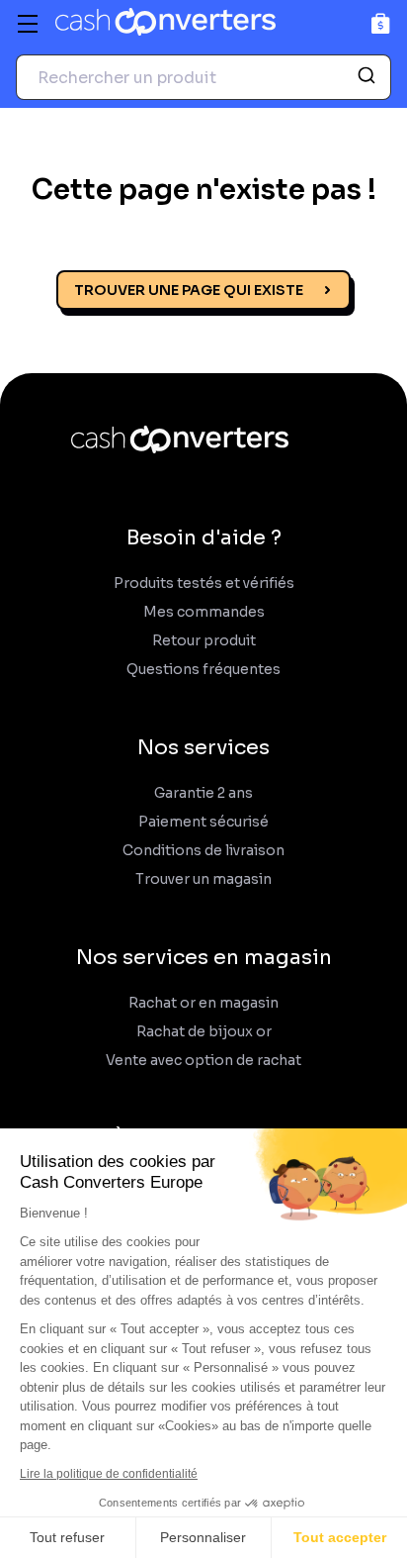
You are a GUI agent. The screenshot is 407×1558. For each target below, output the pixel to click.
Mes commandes (204, 612)
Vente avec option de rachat (203, 1060)
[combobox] (203, 77)
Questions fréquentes (203, 669)
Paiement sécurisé (203, 822)
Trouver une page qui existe (188, 290)
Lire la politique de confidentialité (109, 1474)
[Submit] (369, 77)
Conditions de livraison (203, 850)
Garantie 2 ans (203, 793)
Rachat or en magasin (203, 1003)
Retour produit (204, 641)
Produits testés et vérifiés (204, 583)
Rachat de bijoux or (204, 1031)
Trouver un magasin (203, 879)
